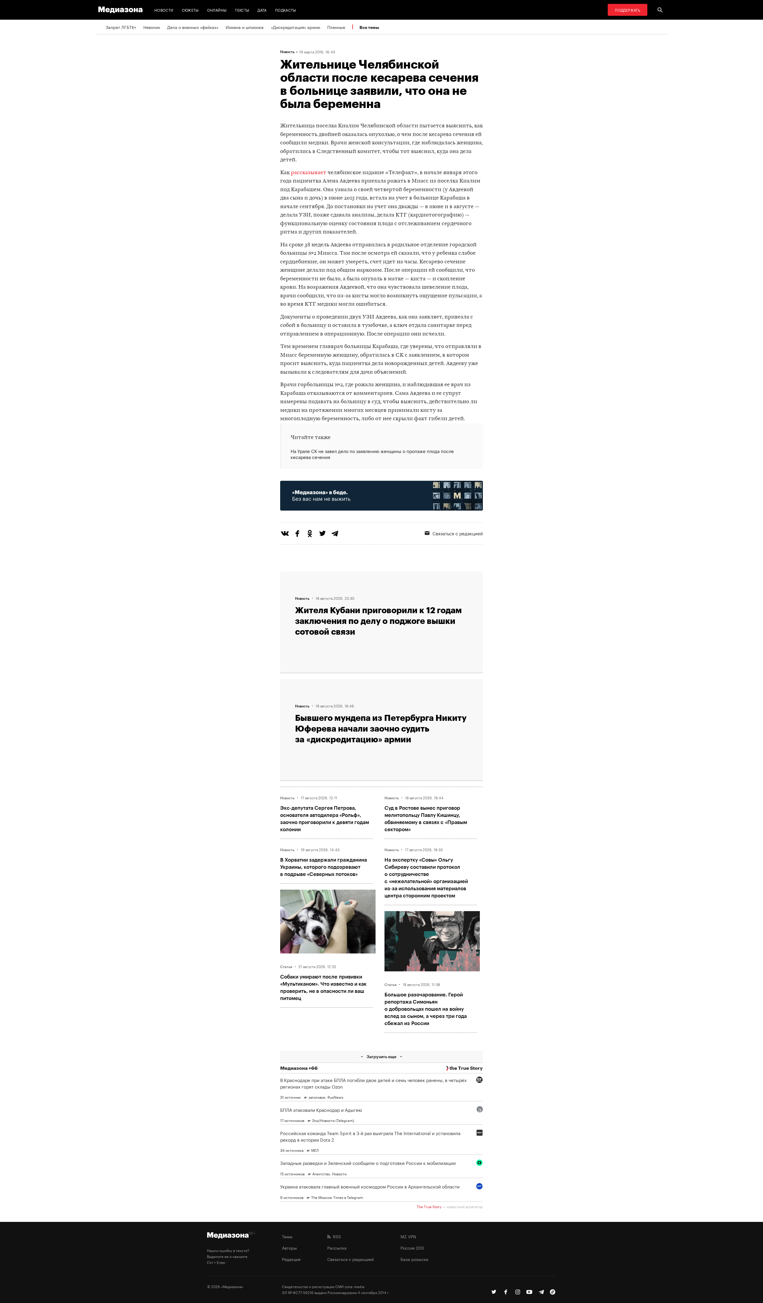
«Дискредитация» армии (295, 27)
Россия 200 (412, 1247)
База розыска (414, 1259)
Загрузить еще (381, 1056)
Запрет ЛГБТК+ (121, 27)
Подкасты (285, 10)
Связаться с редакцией (457, 533)
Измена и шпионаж (245, 27)
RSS (336, 1236)
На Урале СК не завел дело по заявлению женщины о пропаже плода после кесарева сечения (372, 454)
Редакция (291, 1259)
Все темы (369, 27)
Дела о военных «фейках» (192, 27)
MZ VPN (408, 1236)
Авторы (289, 1247)
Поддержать (627, 10)
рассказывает (308, 172)
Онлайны (217, 10)
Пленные (336, 27)
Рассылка (337, 1247)
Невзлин (151, 27)
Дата (262, 10)
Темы (287, 1236)
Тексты (242, 10)
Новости (163, 10)
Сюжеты (190, 10)
